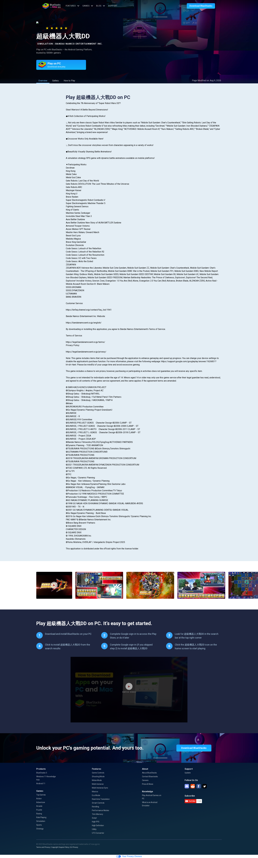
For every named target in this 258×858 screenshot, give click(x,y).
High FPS (95, 822)
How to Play (69, 80)
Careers (145, 780)
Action (39, 798)
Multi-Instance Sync (100, 788)
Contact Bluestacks (150, 776)
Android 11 (40, 783)
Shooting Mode (98, 776)
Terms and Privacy (43, 847)
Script (94, 818)
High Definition (98, 825)
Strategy (39, 829)
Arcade (39, 806)
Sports (39, 825)
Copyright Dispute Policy (60, 847)
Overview (42, 80)
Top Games (41, 795)
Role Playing (41, 817)
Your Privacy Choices (132, 856)
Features (71, 6)
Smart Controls (98, 803)
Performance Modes (100, 810)
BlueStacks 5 (41, 773)
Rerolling (95, 807)
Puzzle (39, 810)
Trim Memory (97, 814)
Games (86, 6)
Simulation (40, 821)
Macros (95, 791)
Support (112, 6)
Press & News (147, 784)
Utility (94, 829)
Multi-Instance (98, 784)
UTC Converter (98, 833)
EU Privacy (74, 847)
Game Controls (98, 773)
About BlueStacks (149, 773)
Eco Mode (96, 795)
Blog (98, 6)
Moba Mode (97, 780)
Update (188, 773)
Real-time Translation (101, 799)
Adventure (40, 802)
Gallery (55, 80)
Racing (39, 814)
